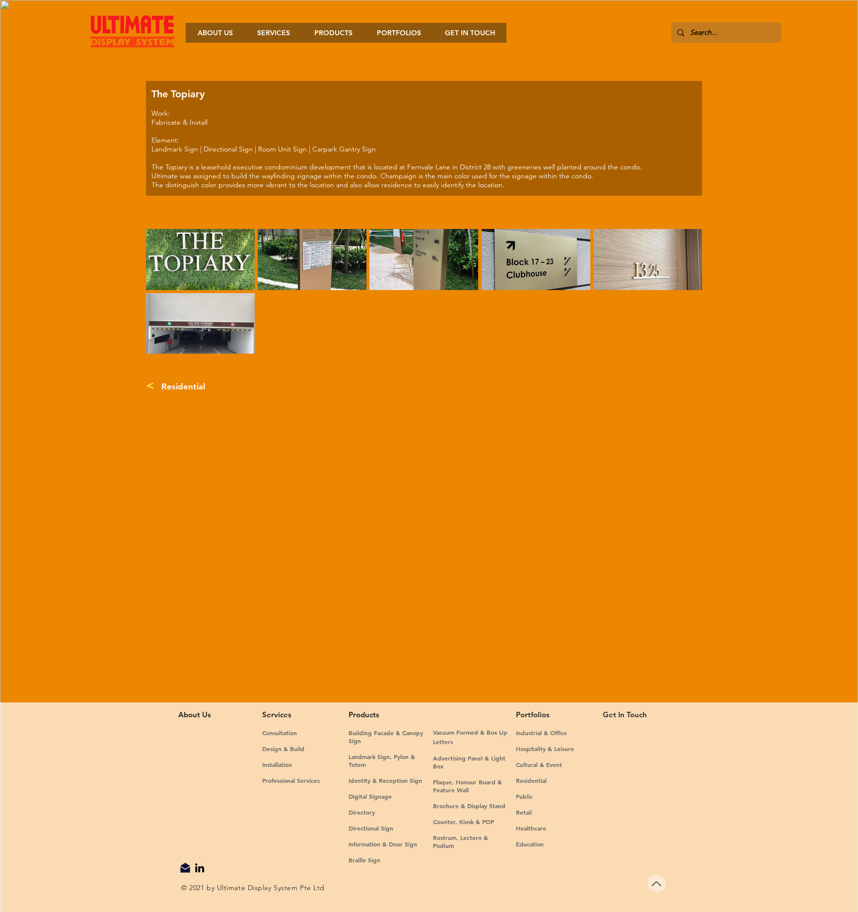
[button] (200, 259)
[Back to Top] (656, 883)
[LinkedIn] (199, 867)
